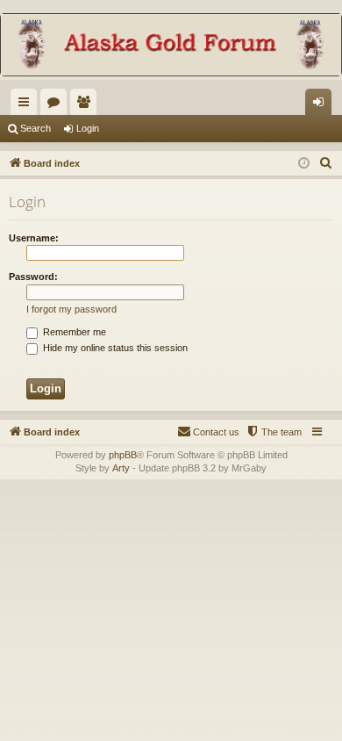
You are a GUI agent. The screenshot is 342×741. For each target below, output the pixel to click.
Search (35, 128)
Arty (121, 468)
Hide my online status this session (114, 347)
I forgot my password (71, 309)
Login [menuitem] (321, 105)
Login (87, 128)
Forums (57, 105)
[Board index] (171, 46)
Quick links (27, 105)
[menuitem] (326, 163)
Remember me (73, 332)
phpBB (123, 455)
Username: (34, 238)
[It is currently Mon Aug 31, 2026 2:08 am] (304, 164)
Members (86, 105)
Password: (33, 276)
